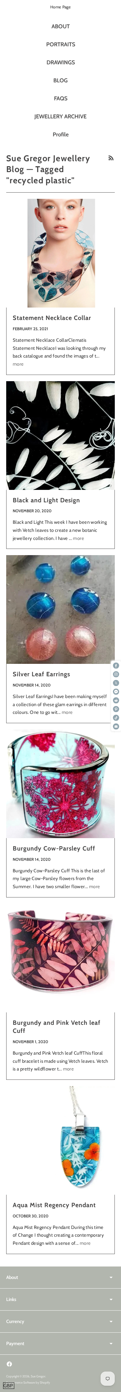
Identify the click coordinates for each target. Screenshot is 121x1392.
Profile (61, 134)
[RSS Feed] (111, 158)
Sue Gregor (38, 1376)
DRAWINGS (61, 62)
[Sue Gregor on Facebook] (9, 1364)
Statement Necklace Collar (52, 318)
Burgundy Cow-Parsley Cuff (54, 848)
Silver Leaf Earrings (41, 674)
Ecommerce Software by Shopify (28, 1383)
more (18, 364)
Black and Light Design (46, 500)
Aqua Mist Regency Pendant (54, 1205)
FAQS (60, 98)
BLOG (60, 80)
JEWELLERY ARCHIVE (60, 116)
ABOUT (61, 26)
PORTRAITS (60, 44)
